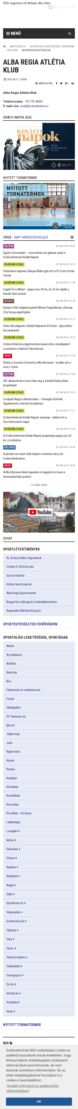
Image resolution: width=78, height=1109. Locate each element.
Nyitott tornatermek (22, 1024)
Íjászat (10, 725)
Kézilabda (12, 787)
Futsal (10, 699)
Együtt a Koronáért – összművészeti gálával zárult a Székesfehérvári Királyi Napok (34, 255)
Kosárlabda (13, 795)
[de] (64, 7)
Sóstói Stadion (15, 575)
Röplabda (12, 876)
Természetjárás (15, 957)
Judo (9, 743)
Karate (10, 760)
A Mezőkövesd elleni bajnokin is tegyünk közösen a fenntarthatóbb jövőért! (34, 474)
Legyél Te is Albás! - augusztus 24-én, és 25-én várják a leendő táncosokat (36, 291)
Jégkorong (12, 734)
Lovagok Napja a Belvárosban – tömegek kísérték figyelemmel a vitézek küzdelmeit (33, 401)
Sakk (9, 894)
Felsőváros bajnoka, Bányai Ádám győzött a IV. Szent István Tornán (38, 273)
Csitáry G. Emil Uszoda (19, 567)
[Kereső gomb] (69, 33)
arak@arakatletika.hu (34, 106)
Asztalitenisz (14, 655)
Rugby (10, 885)
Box (8, 681)
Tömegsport (13, 975)
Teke (9, 939)
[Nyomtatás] (72, 83)
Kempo (10, 769)
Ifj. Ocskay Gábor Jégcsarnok (24, 558)
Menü (15, 33)
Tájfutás (12, 50)
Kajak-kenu (13, 751)
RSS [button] (6, 1043)
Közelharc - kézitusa (18, 813)
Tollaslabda (13, 966)
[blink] (73, 7)
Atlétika (11, 663)
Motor (10, 840)
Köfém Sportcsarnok (19, 584)
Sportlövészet (15, 903)
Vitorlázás (12, 993)
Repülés (11, 867)
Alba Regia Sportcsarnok (21, 593)
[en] (55, 7)
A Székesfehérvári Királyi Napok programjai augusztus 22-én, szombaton (37, 438)
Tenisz (10, 948)
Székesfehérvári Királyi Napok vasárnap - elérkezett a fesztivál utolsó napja (35, 420)
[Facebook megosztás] (56, 83)
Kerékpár (11, 778)
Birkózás (11, 672)
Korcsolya (12, 804)
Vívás (9, 1011)
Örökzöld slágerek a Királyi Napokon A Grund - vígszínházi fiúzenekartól (37, 328)
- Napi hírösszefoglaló (30, 237)
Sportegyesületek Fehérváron (30, 624)
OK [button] (39, 1101)
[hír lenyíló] (72, 237)
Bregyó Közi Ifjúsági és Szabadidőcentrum (31, 602)
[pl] (59, 7)
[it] (68, 7)
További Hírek (39, 485)
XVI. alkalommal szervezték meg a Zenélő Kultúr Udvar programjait (35, 383)
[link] (39, 146)
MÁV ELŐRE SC (18, 46)
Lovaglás (11, 831)
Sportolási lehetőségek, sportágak (52, 46)
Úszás (10, 984)
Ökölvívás (12, 849)
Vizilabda (11, 1002)
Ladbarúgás (13, 822)
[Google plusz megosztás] (67, 83)
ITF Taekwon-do (16, 716)
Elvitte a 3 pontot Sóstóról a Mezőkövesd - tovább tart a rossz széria (37, 365)
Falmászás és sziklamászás (23, 690)
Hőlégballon (13, 707)
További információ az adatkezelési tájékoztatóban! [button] (32, 1088)
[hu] (50, 7)
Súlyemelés (13, 912)
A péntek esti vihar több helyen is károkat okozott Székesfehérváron (33, 456)
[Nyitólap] (4, 46)
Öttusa (10, 858)
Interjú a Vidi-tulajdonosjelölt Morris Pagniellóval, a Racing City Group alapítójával (37, 310)
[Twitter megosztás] (61, 83)
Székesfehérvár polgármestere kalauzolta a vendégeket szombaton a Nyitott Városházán (36, 346)
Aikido (10, 646)
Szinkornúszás (15, 921)
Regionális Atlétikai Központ (23, 611)
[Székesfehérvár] (42, 19)
